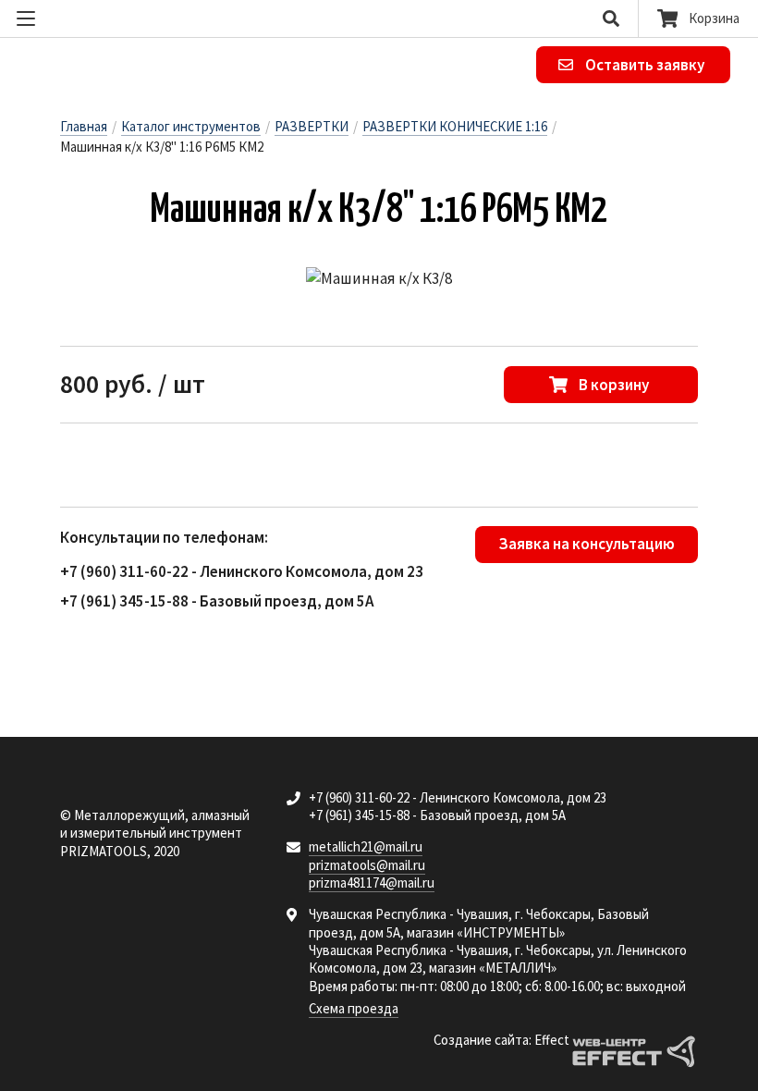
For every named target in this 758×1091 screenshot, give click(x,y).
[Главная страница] (145, 65)
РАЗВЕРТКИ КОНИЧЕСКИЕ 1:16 (454, 126)
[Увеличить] (379, 279)
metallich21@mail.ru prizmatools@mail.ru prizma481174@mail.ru (371, 864)
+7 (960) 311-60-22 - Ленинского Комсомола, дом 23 (241, 571)
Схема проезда (353, 1008)
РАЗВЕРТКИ (311, 126)
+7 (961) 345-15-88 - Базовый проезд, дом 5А (216, 601)
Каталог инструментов (191, 126)
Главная (83, 126)
